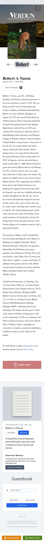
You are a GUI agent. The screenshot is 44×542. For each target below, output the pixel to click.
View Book (11, 433)
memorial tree (30, 345)
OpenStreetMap (24, 527)
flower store (28, 349)
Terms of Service (28, 523)
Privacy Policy (15, 523)
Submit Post (22, 505)
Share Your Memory (14, 467)
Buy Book (23, 433)
